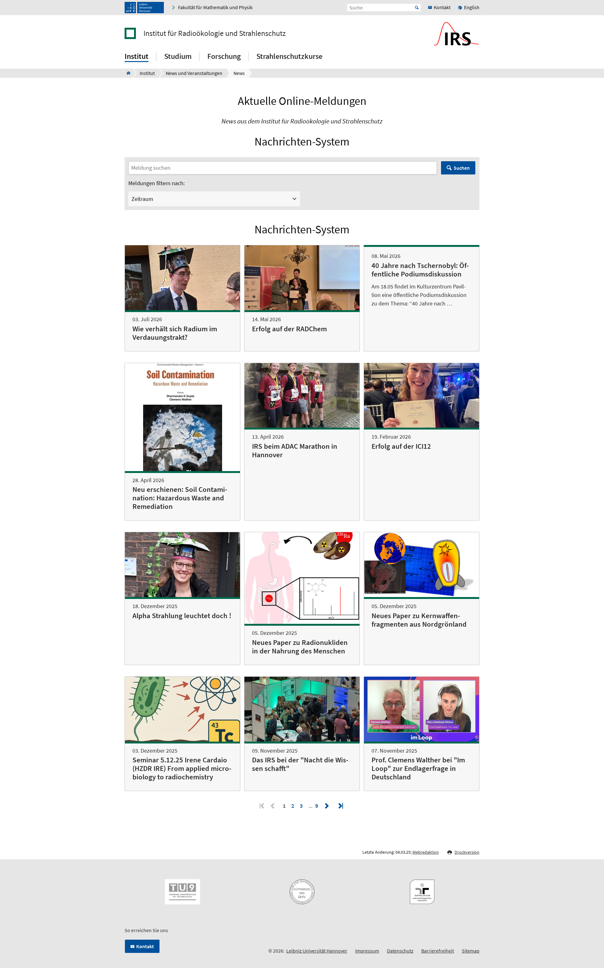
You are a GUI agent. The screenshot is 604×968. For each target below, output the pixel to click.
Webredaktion (425, 852)
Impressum (367, 951)
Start (417, 7)
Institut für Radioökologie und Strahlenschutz (214, 33)
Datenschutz (400, 951)
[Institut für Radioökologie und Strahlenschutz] (126, 73)
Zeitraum (142, 198)
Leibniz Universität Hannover (316, 951)
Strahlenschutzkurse (289, 56)
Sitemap (470, 951)
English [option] (471, 7)
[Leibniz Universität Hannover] (144, 7)
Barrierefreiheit (437, 951)
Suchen (462, 168)
